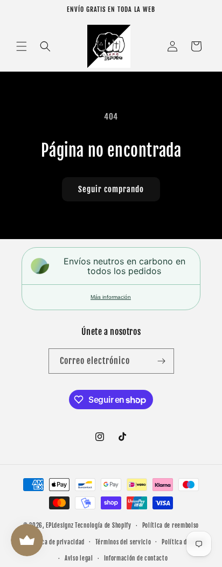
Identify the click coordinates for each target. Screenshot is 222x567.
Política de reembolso (170, 525)
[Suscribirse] (162, 361)
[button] (21, 46)
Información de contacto (136, 558)
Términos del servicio (123, 542)
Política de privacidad (56, 542)
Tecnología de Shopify (103, 525)
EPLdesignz (59, 525)
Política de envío (184, 542)
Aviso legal (79, 558)
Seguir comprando (111, 189)
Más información (111, 297)
